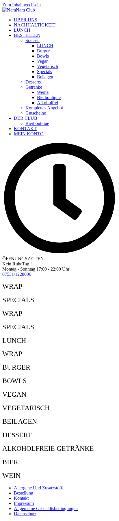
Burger (43, 50)
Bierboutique (49, 97)
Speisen (32, 40)
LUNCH (22, 30)
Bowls (43, 56)
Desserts (33, 81)
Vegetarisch (47, 66)
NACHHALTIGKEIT (34, 24)
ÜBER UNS (25, 19)
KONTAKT (25, 128)
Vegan (43, 61)
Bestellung (23, 492)
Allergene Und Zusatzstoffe (39, 487)
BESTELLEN (27, 35)
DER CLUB (25, 118)
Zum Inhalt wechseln (21, 4)
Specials (44, 71)
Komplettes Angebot (44, 107)
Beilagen (45, 76)
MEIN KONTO (29, 133)
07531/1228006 (16, 274)
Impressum (24, 503)
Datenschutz (25, 513)
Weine (43, 92)
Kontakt (21, 498)
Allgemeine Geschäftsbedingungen (46, 508)
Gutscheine (35, 113)
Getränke (33, 87)
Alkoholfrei (47, 102)
